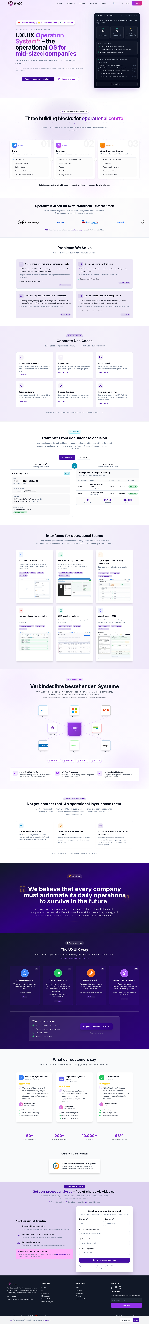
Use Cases (79, 1293)
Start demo (68, 457)
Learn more (46, 1320)
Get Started (137, 3)
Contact (104, 3)
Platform (59, 3)
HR (42, 1290)
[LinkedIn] (120, 1287)
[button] (35, 588)
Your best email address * (91, 1229)
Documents (45, 1293)
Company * (86, 1239)
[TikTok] (112, 1287)
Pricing (82, 3)
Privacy (16, 1316)
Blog (77, 1287)
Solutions (70, 3)
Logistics (44, 1287)
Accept (136, 1320)
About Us (93, 3)
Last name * (109, 1219)
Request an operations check (37, 79)
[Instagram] (116, 1287)
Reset (85, 457)
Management (45, 1296)
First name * (83, 1219)
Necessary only (125, 1320)
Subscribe (126, 1305)
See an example (68, 79)
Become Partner (81, 1299)
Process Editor (46, 1299)
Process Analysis (47, 1302)
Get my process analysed (104, 1260)
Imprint (9, 1316)
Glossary (79, 1290)
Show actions (115, 84)
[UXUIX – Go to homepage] (15, 3)
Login (127, 3)
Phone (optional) (88, 1249)
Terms (23, 1316)
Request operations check (94, 1026)
